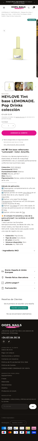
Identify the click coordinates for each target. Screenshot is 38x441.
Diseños (4, 388)
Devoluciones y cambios (10, 356)
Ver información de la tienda (14, 144)
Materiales (5, 382)
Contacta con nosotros (10, 359)
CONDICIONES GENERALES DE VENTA (16, 368)
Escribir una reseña (19, 308)
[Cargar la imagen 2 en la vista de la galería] (28, 86)
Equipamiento (7, 375)
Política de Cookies (9, 365)
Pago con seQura (8, 353)
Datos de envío (7, 350)
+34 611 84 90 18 (11, 337)
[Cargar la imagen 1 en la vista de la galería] (9, 86)
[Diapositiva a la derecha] (36, 87)
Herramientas (6, 385)
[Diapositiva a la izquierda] (2, 87)
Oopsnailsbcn (10, 417)
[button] (4, 8)
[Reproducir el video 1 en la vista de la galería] (19, 86)
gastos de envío (20, 117)
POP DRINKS (16, 167)
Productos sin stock (9, 391)
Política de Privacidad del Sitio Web (15, 362)
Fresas (4, 378)
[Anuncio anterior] (3, 2)
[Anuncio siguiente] (34, 2)
